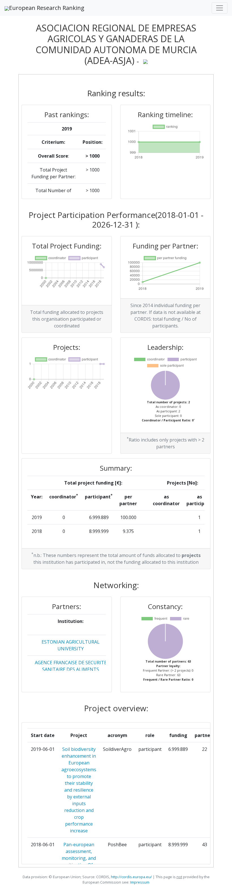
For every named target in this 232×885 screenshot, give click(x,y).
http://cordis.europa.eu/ (131, 876)
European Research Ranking (46, 8)
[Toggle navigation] (219, 8)
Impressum (139, 882)
